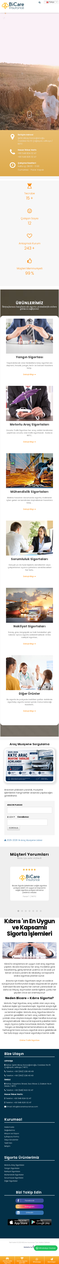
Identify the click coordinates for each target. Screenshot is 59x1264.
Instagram (29, 1206)
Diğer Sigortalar (10, 1181)
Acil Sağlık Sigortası (28, 679)
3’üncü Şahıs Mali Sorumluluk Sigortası (31, 531)
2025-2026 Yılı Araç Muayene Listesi (24, 840)
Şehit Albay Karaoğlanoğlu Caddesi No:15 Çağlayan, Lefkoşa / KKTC (35, 141)
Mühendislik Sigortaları (14, 1174)
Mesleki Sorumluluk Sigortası (26, 545)
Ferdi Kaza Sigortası (28, 666)
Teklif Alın (8, 1143)
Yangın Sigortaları (11, 1168)
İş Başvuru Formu (11, 1136)
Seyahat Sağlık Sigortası (31, 675)
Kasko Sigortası (28, 403)
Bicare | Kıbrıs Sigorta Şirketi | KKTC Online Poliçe (12, 5)
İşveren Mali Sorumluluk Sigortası (28, 536)
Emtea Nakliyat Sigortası (31, 603)
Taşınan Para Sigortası (30, 670)
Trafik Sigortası (28, 399)
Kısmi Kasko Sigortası (31, 408)
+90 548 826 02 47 (27, 156)
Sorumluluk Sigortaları (13, 1178)
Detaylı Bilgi (28, 374)
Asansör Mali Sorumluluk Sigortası (29, 540)
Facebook (29, 1200)
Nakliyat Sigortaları (12, 1171)
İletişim (7, 1146)
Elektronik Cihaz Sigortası (31, 473)
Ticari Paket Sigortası (31, 338)
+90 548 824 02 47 (27, 153)
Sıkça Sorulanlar (11, 1140)
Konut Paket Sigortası (31, 334)
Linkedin (29, 1212)
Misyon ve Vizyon (11, 1133)
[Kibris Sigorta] (29, 951)
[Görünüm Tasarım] (29, 1247)
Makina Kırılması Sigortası (31, 468)
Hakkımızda (9, 1127)
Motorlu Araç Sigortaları (14, 1165)
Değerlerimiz (9, 1130)
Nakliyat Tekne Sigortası (30, 607)
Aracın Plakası (14, 805)
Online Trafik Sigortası (29, 1040)
